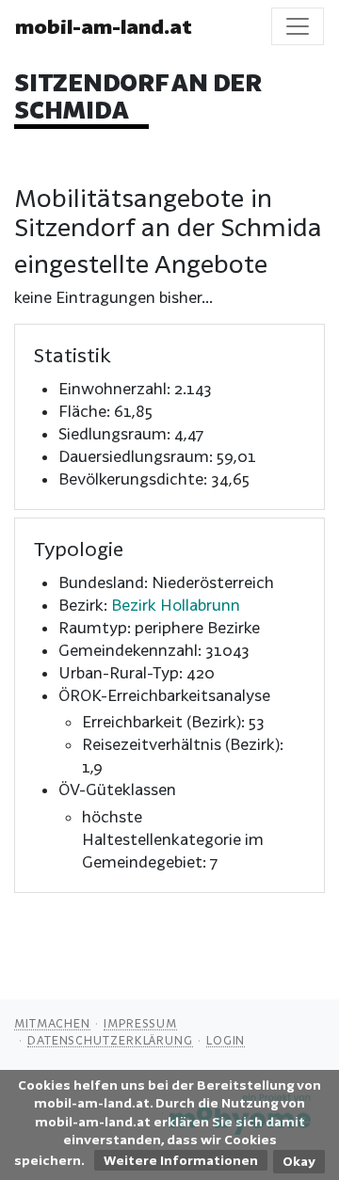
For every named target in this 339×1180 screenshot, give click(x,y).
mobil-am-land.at (103, 26)
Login (226, 1039)
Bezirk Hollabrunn (175, 605)
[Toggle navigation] (297, 26)
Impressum (140, 1022)
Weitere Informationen (181, 1160)
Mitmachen (52, 1022)
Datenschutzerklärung (110, 1039)
